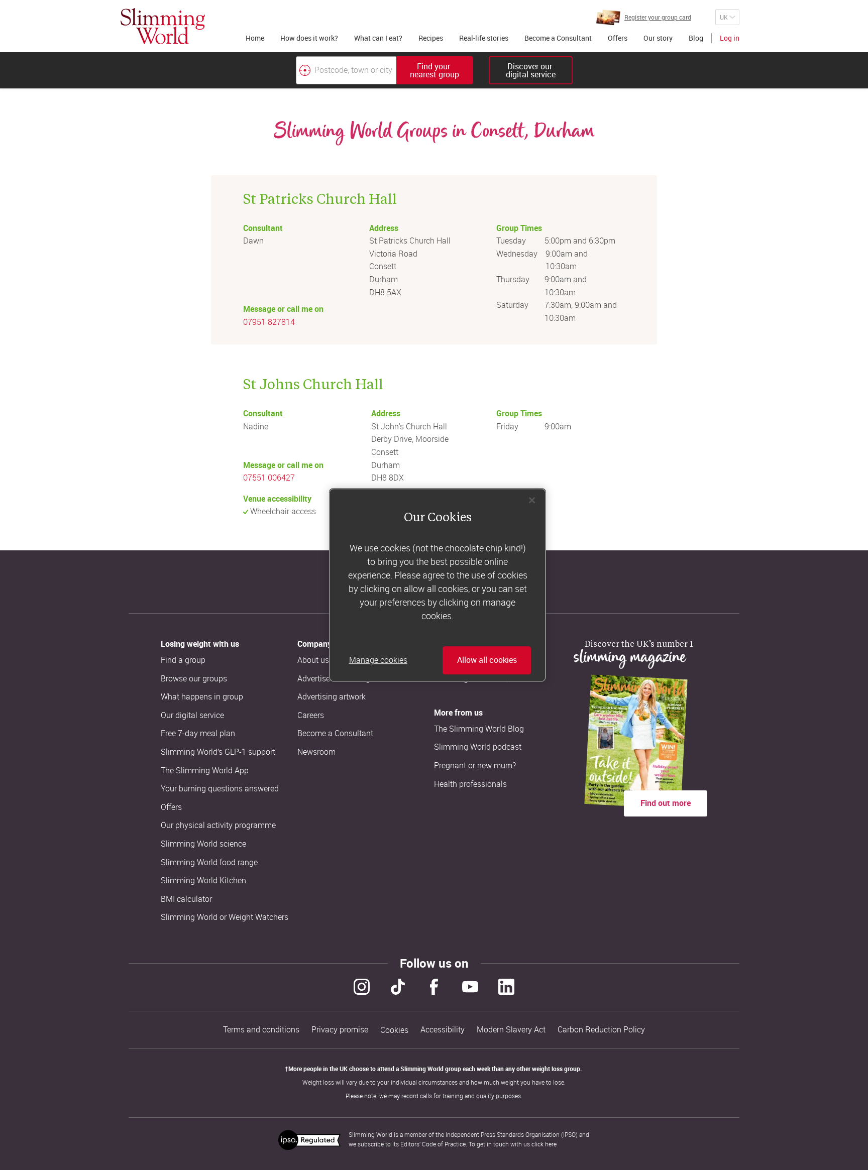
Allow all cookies (487, 660)
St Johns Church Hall (313, 383)
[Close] (532, 500)
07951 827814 (269, 321)
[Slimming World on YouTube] (470, 987)
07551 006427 (269, 477)
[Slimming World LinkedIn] (506, 987)
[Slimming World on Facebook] (434, 987)
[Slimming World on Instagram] (362, 987)
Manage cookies (378, 660)
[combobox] (384, 70)
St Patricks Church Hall (320, 198)
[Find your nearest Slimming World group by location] (305, 70)
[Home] (163, 26)
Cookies (394, 1030)
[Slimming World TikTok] (398, 987)
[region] (437, 585)
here (551, 1144)
